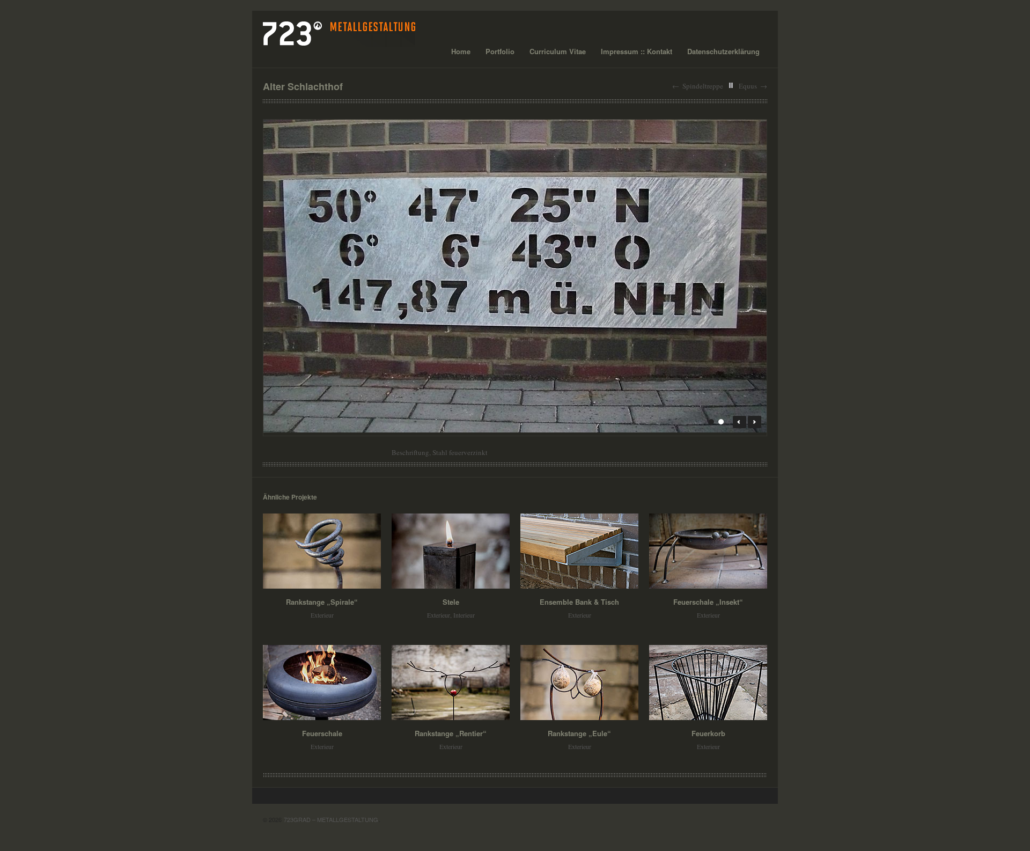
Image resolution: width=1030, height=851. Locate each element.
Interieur (464, 615)
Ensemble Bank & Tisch (579, 602)
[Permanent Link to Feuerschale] (322, 682)
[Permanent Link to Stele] (451, 551)
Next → (754, 422)
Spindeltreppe (702, 86)
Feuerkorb (708, 733)
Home (460, 51)
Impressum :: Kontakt (636, 51)
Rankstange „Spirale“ (322, 602)
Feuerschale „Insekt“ (708, 602)
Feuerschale (322, 733)
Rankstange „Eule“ (579, 733)
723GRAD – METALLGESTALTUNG (331, 819)
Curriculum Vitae (557, 51)
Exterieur (322, 615)
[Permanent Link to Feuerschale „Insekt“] (708, 551)
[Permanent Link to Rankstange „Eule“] (579, 682)
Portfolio (499, 51)
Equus (748, 86)
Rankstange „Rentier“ (451, 733)
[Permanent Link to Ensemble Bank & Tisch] (579, 551)
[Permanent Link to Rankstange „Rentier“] (451, 682)
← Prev (739, 422)
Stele (451, 602)
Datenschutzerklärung (723, 51)
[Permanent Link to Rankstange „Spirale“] (322, 551)
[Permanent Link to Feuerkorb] (708, 682)
